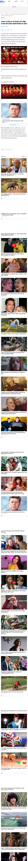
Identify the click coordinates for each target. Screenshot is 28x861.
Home (2, 14)
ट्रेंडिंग (9, 1)
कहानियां (16, 1)
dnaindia (2, 99)
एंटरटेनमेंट (6, 14)
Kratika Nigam (4, 26)
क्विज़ (22, 1)
